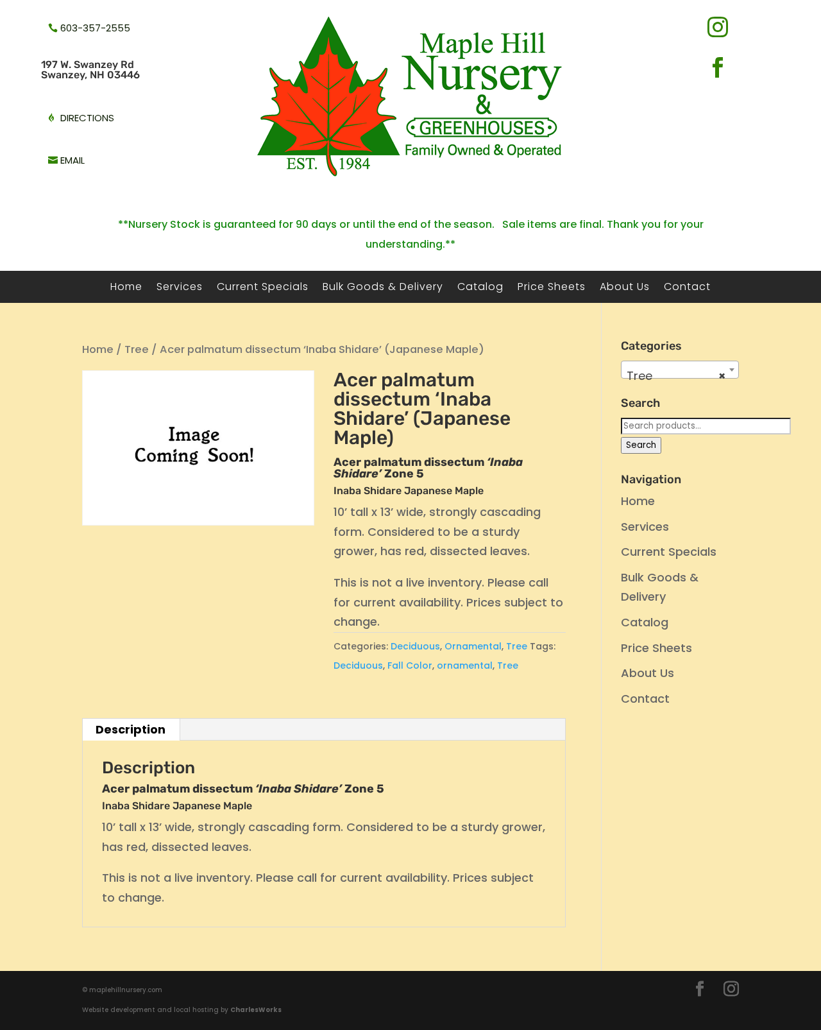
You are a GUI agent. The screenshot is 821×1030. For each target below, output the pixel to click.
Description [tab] (130, 729)
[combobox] (680, 370)
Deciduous (415, 646)
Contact (687, 288)
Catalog (480, 288)
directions (87, 117)
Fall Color (409, 665)
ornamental (465, 665)
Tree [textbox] (676, 376)
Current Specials (263, 288)
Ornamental (473, 646)
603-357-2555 (95, 28)
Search (641, 445)
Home (126, 288)
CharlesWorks (256, 1010)
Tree (136, 349)
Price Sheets (552, 288)
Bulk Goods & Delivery (383, 288)
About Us (625, 288)
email (72, 160)
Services (180, 288)
